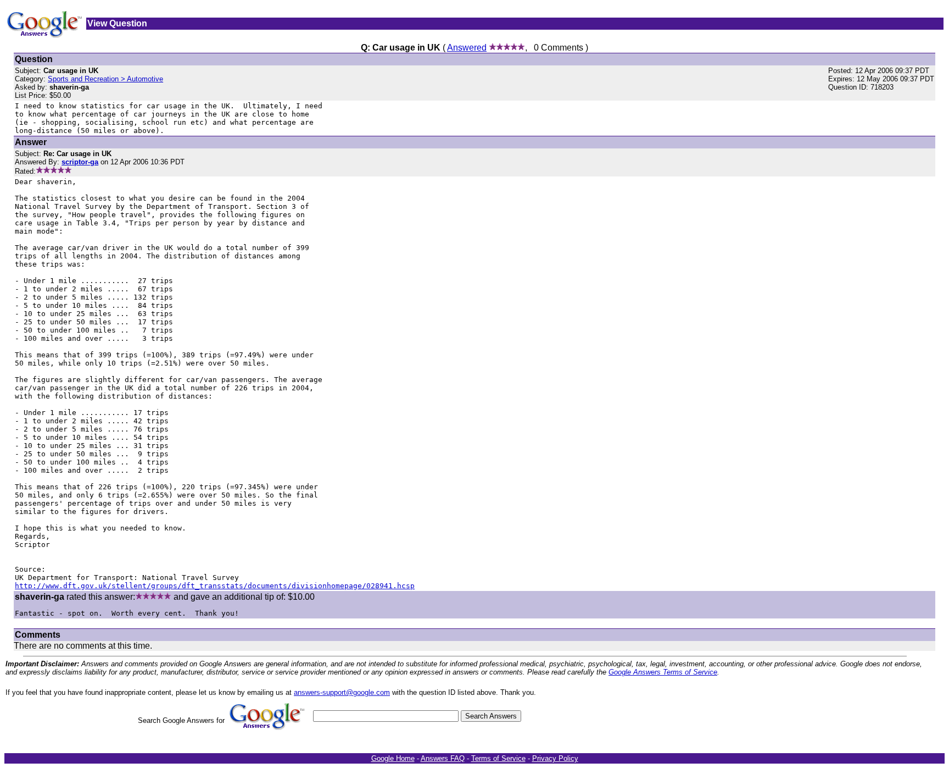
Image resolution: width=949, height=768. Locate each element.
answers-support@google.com (342, 692)
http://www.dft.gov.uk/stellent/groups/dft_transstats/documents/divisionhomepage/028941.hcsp (215, 586)
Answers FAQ (443, 758)
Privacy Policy (555, 758)
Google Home (393, 758)
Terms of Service (498, 758)
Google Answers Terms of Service (663, 672)
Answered (467, 47)
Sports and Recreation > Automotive (105, 79)
